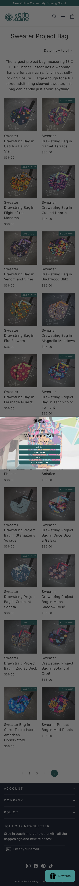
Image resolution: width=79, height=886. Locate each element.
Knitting (39, 447)
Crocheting (39, 452)
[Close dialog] (77, 418)
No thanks (39, 467)
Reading (40, 457)
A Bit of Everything (39, 462)
